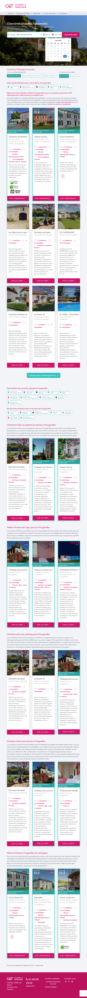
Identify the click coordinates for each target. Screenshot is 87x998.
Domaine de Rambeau (19, 137)
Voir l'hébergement (17, 198)
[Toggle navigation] (80, 4)
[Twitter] (72, 981)
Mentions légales (51, 987)
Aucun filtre (64, 76)
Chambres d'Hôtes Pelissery (73, 570)
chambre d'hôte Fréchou (68, 139)
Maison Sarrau (40, 137)
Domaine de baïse (42, 232)
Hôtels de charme (49, 76)
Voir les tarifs (17, 281)
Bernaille (38, 897)
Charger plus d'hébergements (42, 375)
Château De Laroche (18, 570)
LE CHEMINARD (67, 232)
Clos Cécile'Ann (67, 137)
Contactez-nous (70, 978)
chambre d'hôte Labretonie (69, 900)
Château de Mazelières (70, 790)
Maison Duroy (66, 467)
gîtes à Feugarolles (65, 102)
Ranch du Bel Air (67, 897)
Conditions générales (52, 978)
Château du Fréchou (43, 467)
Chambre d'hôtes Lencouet (21, 314)
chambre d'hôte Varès (41, 139)
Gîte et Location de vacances (31, 76)
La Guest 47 (39, 314)
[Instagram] (65, 981)
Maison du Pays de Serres (45, 570)
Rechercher (71, 35)
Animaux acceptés (76, 76)
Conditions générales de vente (53, 983)
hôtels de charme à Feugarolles (59, 104)
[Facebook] (69, 981)
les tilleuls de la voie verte (20, 232)
